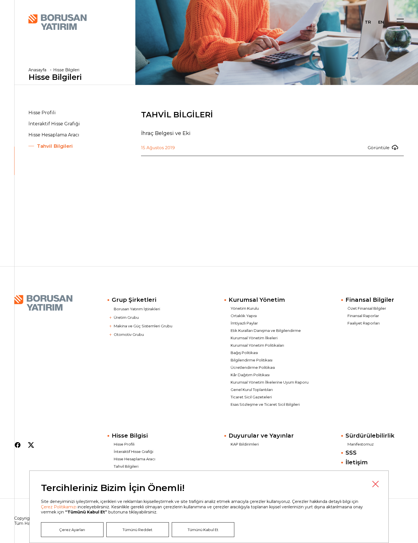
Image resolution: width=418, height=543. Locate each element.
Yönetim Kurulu (245, 308)
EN (381, 22)
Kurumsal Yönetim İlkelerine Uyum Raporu (270, 382)
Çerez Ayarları (72, 529)
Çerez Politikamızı (58, 506)
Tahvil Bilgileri (55, 146)
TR (368, 22)
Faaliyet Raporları (363, 323)
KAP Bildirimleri (245, 444)
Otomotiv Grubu (129, 334)
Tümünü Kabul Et (203, 529)
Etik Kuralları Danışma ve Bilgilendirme (266, 330)
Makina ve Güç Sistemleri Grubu (143, 326)
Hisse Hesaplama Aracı (53, 135)
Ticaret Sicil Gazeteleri (251, 397)
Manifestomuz (360, 444)
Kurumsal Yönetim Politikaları (257, 345)
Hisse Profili (42, 112)
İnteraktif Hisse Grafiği (54, 123)
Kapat (375, 484)
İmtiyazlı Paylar (244, 323)
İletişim (356, 462)
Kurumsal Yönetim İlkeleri (254, 338)
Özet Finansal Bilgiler (366, 308)
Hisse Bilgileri (66, 69)
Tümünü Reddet (137, 529)
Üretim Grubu (126, 317)
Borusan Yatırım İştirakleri (137, 309)
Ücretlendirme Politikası (253, 367)
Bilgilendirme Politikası (251, 360)
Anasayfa (37, 69)
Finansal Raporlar (363, 315)
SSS (351, 452)
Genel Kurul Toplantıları (252, 389)
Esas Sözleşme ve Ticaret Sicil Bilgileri (265, 404)
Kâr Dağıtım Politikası (250, 375)
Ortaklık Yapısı (244, 315)
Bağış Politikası (244, 352)
